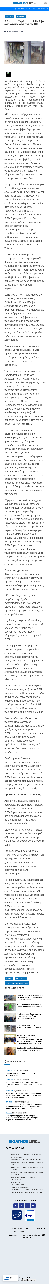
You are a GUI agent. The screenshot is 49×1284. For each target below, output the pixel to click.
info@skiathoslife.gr (22, 1187)
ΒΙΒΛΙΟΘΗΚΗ (21, 978)
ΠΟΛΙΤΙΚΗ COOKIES (17, 1232)
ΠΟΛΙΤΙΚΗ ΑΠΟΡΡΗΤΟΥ (19, 1228)
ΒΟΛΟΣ (9, 978)
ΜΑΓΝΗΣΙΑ (9, 16)
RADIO (28, 9)
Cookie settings (29, 1280)
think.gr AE (17, 1280)
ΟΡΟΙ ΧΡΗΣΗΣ (39, 1228)
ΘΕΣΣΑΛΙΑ (20, 16)
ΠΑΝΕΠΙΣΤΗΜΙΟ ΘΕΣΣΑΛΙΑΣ (17, 983)
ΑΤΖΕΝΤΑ (21, 9)
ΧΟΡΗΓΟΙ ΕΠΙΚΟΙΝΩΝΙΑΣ (40, 9)
